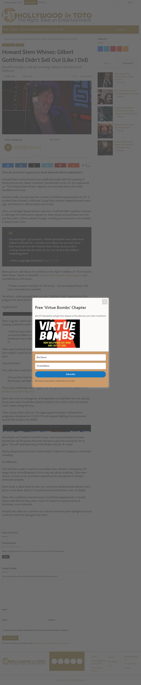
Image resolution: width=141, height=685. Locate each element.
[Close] (105, 301)
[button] (70, 334)
